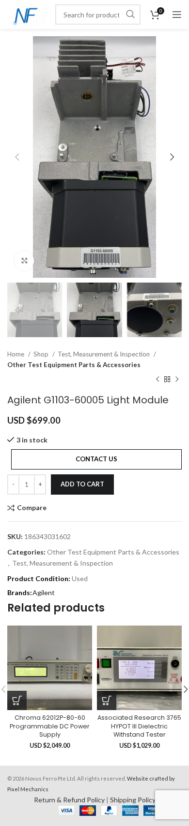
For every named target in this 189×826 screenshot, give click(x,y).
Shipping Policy (133, 800)
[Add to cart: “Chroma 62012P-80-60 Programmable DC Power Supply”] (17, 700)
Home (16, 354)
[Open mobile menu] (177, 14)
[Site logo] (26, 14)
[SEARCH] (130, 14)
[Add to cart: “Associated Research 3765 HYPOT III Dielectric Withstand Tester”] (106, 700)
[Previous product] (157, 380)
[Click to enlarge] (24, 261)
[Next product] (177, 380)
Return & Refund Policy (69, 800)
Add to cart (82, 484)
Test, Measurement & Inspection (104, 354)
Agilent (43, 592)
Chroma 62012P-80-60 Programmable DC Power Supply (50, 726)
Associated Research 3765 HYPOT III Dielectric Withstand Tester (139, 726)
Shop (41, 354)
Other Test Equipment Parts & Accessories (74, 365)
